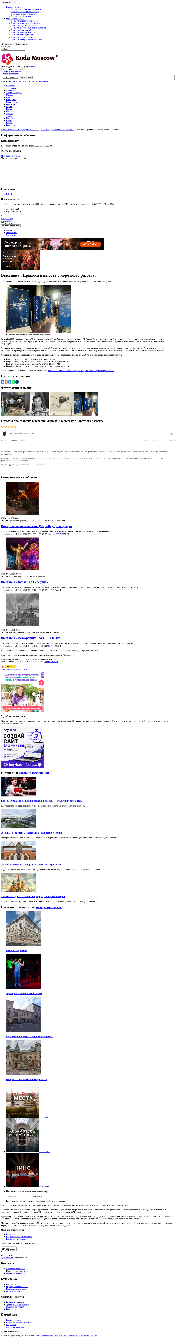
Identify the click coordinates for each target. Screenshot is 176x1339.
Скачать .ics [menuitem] (11, 235)
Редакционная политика (17, 1286)
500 (51, 590)
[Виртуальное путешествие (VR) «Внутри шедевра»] (88, 498)
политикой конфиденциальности (83, 1336)
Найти (4, 49)
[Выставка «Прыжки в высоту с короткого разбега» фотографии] (13, 415)
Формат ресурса (13, 1291)
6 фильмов (44, 1186)
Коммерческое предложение (18, 1322)
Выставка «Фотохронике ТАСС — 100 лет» (31, 638)
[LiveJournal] (17, 382)
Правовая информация (16, 1289)
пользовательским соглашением (52, 1336)
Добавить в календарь (11, 226)
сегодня (15, 81)
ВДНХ (9, 194)
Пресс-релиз (11, 1284)
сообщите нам (51, 662)
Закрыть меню (21, 44)
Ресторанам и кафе (14, 1309)
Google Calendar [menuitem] (13, 230)
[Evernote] (13, 382)
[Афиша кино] (22, 1186)
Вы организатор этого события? (15, 669)
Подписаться (36, 1196)
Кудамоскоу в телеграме (16, 1239)
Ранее (23, 440)
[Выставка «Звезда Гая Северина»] (88, 554)
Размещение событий (15, 1302)
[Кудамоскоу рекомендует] (22, 1151)
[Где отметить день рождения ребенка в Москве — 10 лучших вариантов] (18, 796)
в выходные (30, 81)
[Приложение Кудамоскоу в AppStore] (8, 1251)
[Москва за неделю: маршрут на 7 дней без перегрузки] (18, 859)
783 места (43, 1117)
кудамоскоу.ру (7, 1258)
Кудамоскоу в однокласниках (19, 1236)
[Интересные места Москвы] (22, 1117)
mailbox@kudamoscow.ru (17, 1273)
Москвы (32, 67)
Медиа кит (11, 1325)
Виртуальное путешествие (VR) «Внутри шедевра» (36, 526)
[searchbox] (88, 49)
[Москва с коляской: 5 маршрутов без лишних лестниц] (18, 828)
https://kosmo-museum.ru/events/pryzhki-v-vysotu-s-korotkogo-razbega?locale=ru (81, 370)
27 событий (44, 1151)
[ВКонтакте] (2, 382)
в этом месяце (42, 81)
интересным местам (12, 71)
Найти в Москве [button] (8, 2)
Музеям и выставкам (15, 1307)
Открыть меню (7, 44)
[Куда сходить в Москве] (29, 64)
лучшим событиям (11, 74)
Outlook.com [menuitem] (11, 232)
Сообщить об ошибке (15, 1269)
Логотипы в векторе (15, 1327)
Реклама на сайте (13, 1320)
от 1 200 (54, 534)
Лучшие (14, 440)
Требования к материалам (17, 1304)
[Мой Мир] (9, 382)
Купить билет (7, 218)
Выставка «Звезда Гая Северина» (24, 582)
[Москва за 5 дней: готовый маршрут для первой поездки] (18, 891)
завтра (21, 81)
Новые (4, 440)
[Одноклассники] (6, 382)
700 (51, 646)
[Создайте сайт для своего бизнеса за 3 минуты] (22, 767)
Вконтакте (10, 1234)
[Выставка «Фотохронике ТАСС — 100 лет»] (88, 610)
